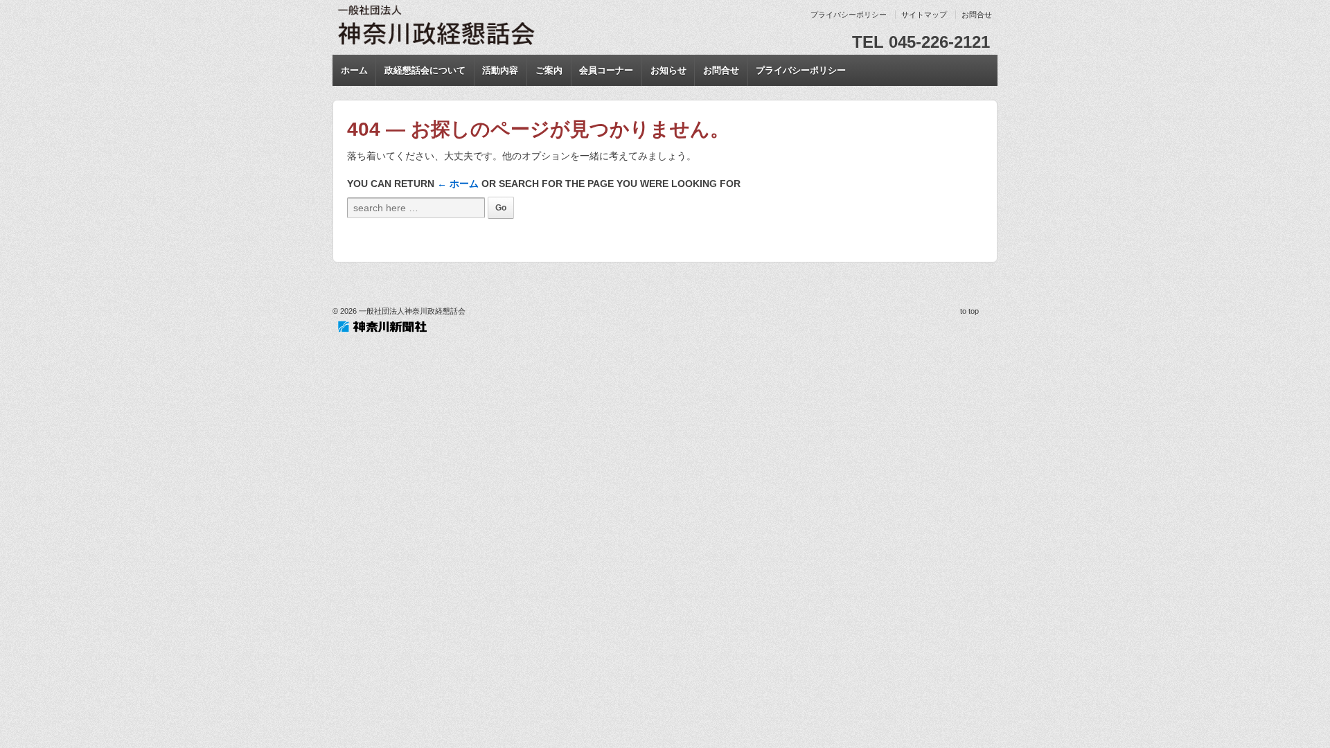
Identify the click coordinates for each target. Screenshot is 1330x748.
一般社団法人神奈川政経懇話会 (411, 311)
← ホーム (458, 183)
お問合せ (976, 14)
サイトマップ (924, 14)
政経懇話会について (425, 70)
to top (969, 311)
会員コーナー (606, 70)
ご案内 (548, 70)
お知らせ (668, 70)
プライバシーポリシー (848, 14)
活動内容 (500, 70)
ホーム (354, 70)
